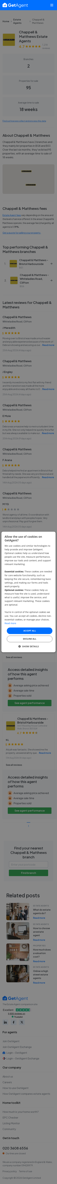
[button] (28, 646)
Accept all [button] (29, 630)
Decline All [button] (29, 639)
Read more (10, 623)
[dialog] (28, 592)
